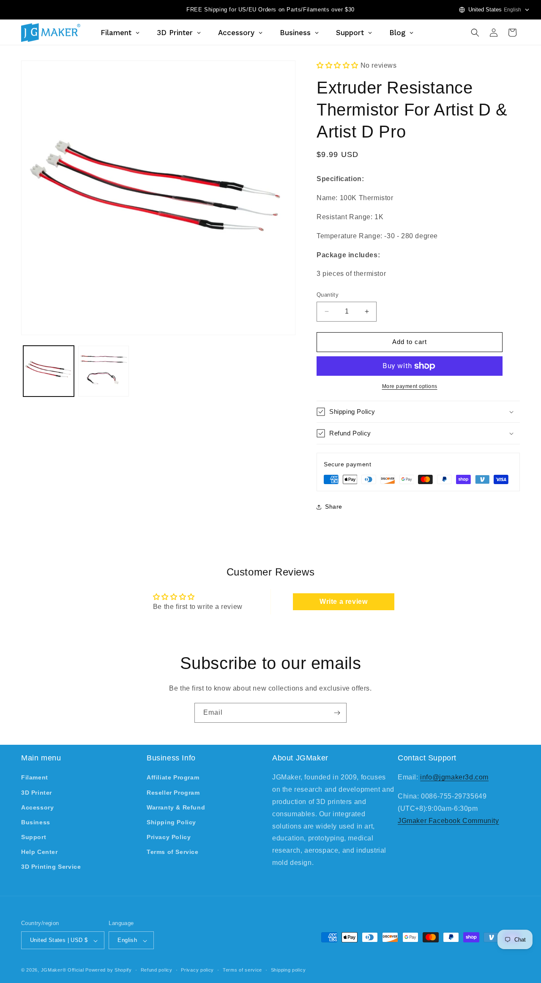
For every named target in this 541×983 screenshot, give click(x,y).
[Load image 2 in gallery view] (103, 371)
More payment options (409, 386)
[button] (475, 32)
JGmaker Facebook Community (448, 820)
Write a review (343, 601)
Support (33, 837)
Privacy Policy (169, 837)
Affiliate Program (173, 777)
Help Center (39, 852)
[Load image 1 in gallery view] (48, 371)
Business (35, 822)
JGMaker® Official (62, 970)
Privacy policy (197, 969)
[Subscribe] (337, 713)
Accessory (37, 807)
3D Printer (36, 792)
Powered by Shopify (108, 970)
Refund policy (156, 969)
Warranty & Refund (176, 807)
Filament (34, 777)
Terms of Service (173, 852)
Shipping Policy (171, 822)
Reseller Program (173, 792)
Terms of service (242, 969)
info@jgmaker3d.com (454, 777)
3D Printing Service (51, 867)
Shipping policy (288, 969)
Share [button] (333, 506)
